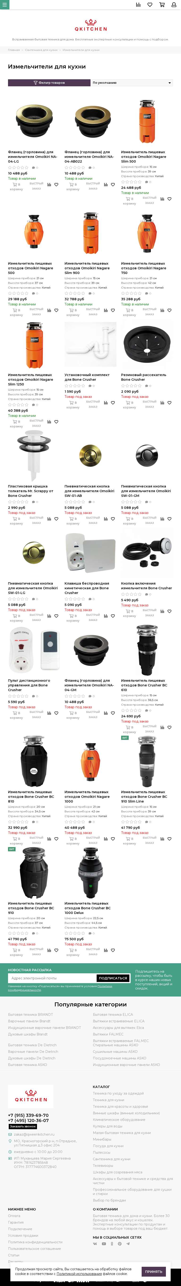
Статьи (13, 1255)
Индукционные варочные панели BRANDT (44, 1028)
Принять (153, 1272)
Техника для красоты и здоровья (120, 1106)
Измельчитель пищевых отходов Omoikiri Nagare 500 (30, 268)
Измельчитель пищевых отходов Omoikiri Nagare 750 (143, 268)
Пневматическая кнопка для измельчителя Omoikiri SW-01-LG (33, 588)
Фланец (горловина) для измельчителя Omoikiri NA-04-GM (89, 685)
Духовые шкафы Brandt (28, 1034)
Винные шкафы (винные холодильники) (126, 1113)
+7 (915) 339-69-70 (28, 1115)
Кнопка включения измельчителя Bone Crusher (146, 585)
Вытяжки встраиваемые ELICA (118, 1021)
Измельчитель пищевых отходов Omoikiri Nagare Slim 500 (143, 157)
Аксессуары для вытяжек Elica (118, 1028)
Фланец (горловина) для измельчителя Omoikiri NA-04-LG (32, 157)
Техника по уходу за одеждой (118, 1093)
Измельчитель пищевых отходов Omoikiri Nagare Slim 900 (87, 268)
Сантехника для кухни (111, 1159)
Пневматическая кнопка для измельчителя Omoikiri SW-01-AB (89, 491)
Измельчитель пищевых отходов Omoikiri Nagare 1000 (87, 796)
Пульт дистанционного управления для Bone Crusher (29, 685)
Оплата (14, 1216)
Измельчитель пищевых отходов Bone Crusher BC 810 (31, 796)
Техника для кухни (108, 1100)
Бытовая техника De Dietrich (32, 1045)
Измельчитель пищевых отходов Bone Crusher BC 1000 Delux (88, 908)
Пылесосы (101, 1152)
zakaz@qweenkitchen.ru (34, 1134)
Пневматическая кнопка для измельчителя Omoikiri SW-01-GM (146, 491)
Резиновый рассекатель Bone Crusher (143, 377)
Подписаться (113, 978)
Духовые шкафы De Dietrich (31, 1058)
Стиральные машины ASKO (115, 1045)
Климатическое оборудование (119, 1120)
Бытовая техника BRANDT (30, 1014)
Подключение (20, 1229)
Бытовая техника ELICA (113, 1014)
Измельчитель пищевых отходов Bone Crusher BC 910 (31, 908)
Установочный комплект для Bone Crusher (87, 377)
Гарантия (16, 1222)
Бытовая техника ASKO (27, 1065)
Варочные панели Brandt (29, 1021)
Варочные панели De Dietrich (33, 1052)
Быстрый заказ (36, 186)
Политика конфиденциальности (35, 1242)
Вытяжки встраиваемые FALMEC (121, 1041)
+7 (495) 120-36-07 (28, 1120)
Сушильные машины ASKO (115, 1052)
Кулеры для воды (107, 1126)
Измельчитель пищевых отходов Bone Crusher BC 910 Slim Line (144, 796)
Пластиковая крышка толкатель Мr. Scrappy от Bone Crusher (30, 491)
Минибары (102, 1139)
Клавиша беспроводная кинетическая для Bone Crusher (87, 588)
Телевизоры (103, 1166)
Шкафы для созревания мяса (117, 1172)
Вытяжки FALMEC (108, 1034)
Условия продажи (23, 1235)
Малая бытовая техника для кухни (122, 1133)
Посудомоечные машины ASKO (119, 1058)
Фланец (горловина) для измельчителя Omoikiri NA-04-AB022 (89, 157)
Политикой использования (79, 1274)
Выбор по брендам (109, 1200)
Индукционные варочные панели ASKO (126, 1065)
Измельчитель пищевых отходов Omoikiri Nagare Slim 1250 (30, 379)
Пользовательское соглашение (34, 1249)
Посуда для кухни (108, 1146)
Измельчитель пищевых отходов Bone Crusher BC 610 (144, 685)
